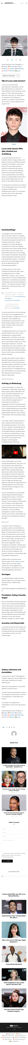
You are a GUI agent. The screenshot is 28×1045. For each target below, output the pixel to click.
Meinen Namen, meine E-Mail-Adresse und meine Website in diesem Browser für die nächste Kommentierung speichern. (13, 855)
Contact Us (19, 1027)
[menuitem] (4, 66)
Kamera (17, 561)
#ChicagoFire (8, 298)
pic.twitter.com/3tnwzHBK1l (12, 300)
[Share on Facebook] (8, 60)
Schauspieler (14, 40)
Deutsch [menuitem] (12, 66)
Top (14, 1029)
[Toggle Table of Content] (17, 75)
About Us (8, 1027)
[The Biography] (9, 3)
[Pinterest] (16, 60)
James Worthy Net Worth (14, 964)
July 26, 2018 (16, 308)
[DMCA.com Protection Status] (14, 1025)
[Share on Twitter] (12, 60)
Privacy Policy (13, 1027)
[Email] (20, 60)
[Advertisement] (14, 22)
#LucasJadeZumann (20, 296)
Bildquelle (14, 144)
